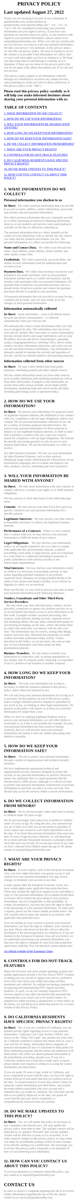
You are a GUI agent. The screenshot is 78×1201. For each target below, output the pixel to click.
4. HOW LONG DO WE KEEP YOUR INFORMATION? (38, 133)
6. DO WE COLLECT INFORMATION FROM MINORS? (39, 143)
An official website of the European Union (28, 951)
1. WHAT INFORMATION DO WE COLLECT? (33, 113)
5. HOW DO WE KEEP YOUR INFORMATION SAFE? (38, 138)
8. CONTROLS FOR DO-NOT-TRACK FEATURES (36, 154)
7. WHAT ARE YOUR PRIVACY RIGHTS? (30, 149)
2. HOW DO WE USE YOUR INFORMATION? (33, 118)
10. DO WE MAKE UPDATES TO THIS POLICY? (35, 169)
